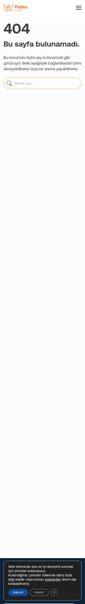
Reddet (39, 592)
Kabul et (18, 592)
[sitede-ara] (9, 84)
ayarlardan (53, 579)
